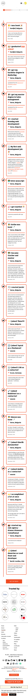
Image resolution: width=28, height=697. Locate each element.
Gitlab (17, 629)
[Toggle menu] (21, 3)
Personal (5, 647)
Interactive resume (6, 636)
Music (15, 650)
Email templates (6, 645)
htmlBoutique (11, 169)
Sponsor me (14, 675)
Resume (3, 634)
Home (2, 626)
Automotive (5, 643)
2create (18, 162)
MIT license (15, 668)
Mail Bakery (17, 169)
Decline (12, 694)
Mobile (4, 642)
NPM (16, 631)
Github (17, 628)
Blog (15, 643)
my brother (22, 131)
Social (15, 648)
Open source (5, 648)
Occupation (17, 639)
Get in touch (14, 581)
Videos (15, 635)
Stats (15, 626)
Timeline (3, 630)
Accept (5, 694)
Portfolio (3, 638)
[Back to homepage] (3, 3)
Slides (15, 633)
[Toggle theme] (25, 3)
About (2, 628)
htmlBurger (17, 167)
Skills (2, 632)
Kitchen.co (15, 170)
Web (4, 640)
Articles (16, 641)
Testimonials (17, 637)
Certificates (17, 646)
